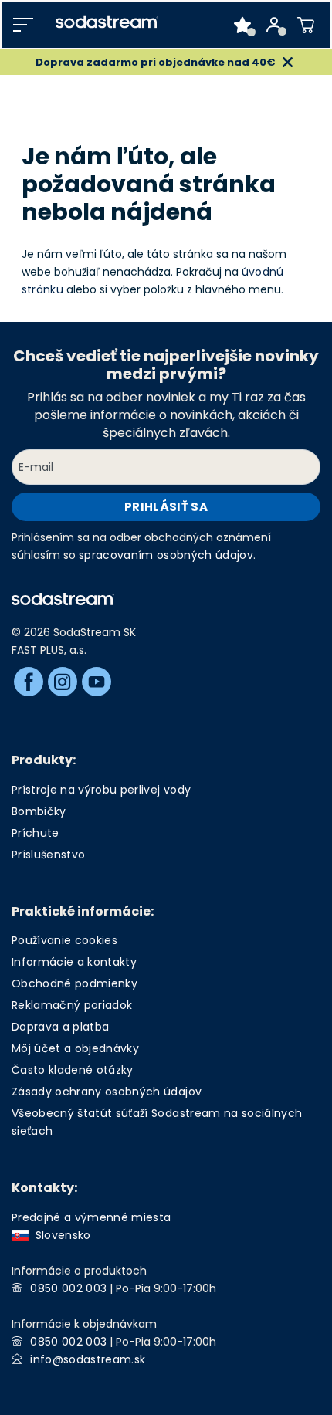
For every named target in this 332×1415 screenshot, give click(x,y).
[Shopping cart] (306, 24)
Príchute (35, 833)
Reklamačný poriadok (72, 1005)
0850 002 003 (68, 1288)
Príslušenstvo (48, 854)
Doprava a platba (60, 1026)
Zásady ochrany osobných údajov (107, 1091)
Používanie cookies (64, 940)
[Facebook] (28, 681)
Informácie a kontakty (74, 962)
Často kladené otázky (73, 1070)
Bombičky (39, 811)
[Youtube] (96, 681)
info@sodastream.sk (87, 1359)
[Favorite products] (242, 24)
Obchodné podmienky (74, 983)
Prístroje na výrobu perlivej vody (101, 789)
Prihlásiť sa (166, 507)
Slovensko (60, 1235)
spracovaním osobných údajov (166, 555)
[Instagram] (62, 681)
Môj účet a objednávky (75, 1048)
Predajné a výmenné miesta (91, 1217)
